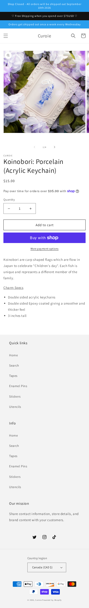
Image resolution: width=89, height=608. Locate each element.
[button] (6, 36)
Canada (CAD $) (42, 567)
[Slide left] (34, 147)
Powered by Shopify (52, 600)
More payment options (45, 248)
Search (14, 365)
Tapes (13, 376)
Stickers (15, 396)
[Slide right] (55, 147)
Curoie (38, 600)
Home (13, 355)
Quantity (9, 200)
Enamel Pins (18, 386)
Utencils (15, 407)
